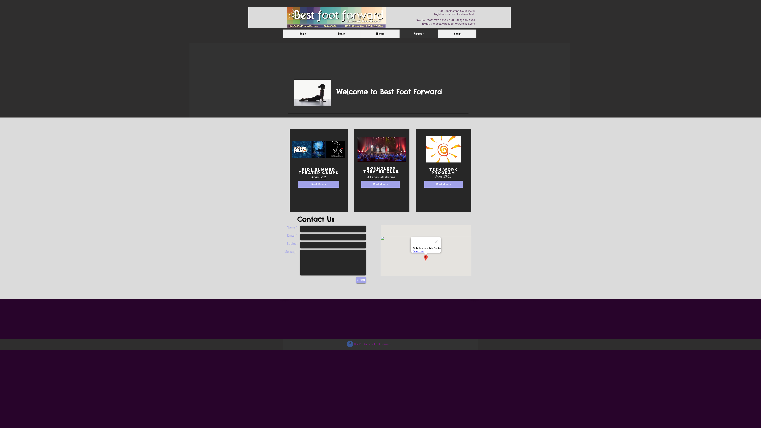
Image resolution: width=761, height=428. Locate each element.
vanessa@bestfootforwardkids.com (453, 23)
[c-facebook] (350, 344)
